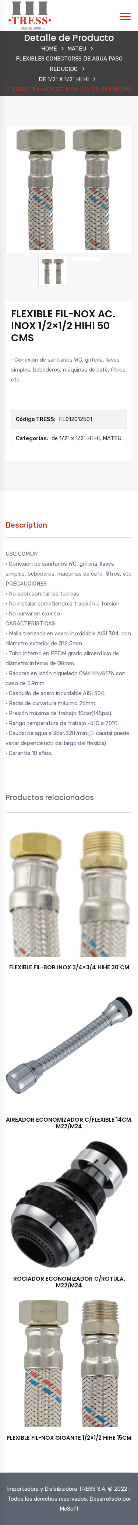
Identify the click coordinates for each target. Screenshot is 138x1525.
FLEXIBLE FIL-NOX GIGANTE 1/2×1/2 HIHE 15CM (69, 1438)
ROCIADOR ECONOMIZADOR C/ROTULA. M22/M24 (69, 1282)
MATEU (76, 48)
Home (49, 48)
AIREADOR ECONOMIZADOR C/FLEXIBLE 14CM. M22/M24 (69, 1123)
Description (26, 525)
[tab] (26, 529)
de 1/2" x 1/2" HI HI (64, 79)
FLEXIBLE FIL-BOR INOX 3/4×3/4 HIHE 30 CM (69, 967)
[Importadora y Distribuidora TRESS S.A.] (29, 15)
